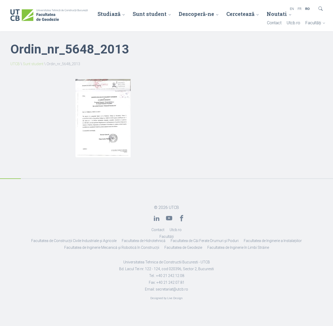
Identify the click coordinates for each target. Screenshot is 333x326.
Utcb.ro (293, 22)
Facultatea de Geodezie (183, 247)
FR (300, 9)
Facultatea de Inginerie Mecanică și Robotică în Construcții (111, 247)
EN (292, 9)
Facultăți (313, 22)
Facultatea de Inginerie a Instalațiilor (273, 241)
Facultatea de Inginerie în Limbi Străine (238, 247)
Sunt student (149, 13)
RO (307, 9)
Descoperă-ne (196, 13)
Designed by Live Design (166, 298)
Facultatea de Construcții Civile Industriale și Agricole (74, 241)
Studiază (109, 13)
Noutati (277, 13)
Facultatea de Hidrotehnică (143, 241)
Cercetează (240, 13)
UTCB (15, 64)
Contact (274, 22)
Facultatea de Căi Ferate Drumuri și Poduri (205, 241)
